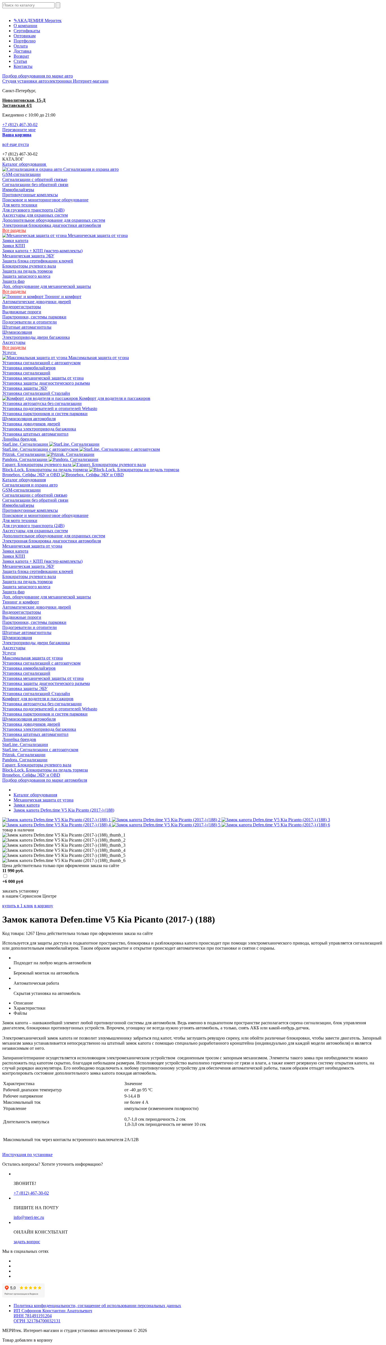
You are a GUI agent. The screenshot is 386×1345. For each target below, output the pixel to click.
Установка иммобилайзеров (29, 367)
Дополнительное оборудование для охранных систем (53, 220)
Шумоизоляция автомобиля (29, 418)
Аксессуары (13, 342)
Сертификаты (27, 30)
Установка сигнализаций (26, 372)
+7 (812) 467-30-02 (20, 124)
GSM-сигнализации (21, 174)
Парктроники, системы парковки (34, 316)
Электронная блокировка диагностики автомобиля (51, 225)
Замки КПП (13, 245)
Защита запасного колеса (26, 276)
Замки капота (15, 240)
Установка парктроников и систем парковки (45, 413)
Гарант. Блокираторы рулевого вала (37, 464)
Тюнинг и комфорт (62, 296)
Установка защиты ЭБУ (24, 388)
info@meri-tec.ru (29, 1217)
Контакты (23, 66)
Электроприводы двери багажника (36, 337)
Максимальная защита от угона (98, 357)
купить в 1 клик (17, 905)
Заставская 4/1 (17, 105)
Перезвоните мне (19, 129)
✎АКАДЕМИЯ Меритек (38, 20)
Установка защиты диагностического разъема (46, 383)
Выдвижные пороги (21, 311)
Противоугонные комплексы (30, 194)
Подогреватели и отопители (29, 322)
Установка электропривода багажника (39, 428)
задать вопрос (27, 1241)
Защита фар (13, 281)
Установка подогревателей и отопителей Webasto (49, 408)
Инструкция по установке (27, 1154)
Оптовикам (25, 35)
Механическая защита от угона (97, 235)
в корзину (43, 905)
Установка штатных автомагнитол (35, 434)
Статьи (20, 61)
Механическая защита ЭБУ (28, 255)
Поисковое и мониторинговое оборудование (45, 199)
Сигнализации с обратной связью (34, 179)
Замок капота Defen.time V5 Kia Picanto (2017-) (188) (64, 810)
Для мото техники (19, 204)
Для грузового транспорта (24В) (33, 210)
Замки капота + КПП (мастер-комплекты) (42, 250)
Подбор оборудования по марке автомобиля (44, 780)
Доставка (22, 51)
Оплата (21, 46)
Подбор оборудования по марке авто (37, 76)
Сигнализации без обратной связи (35, 184)
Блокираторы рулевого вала (29, 266)
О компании (25, 25)
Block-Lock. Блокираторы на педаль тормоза (45, 469)
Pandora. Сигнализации (25, 459)
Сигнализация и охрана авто (90, 169)
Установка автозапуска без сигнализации (42, 403)
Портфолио (25, 40)
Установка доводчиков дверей (31, 423)
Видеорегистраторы (21, 306)
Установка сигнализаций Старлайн (36, 393)
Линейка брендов (19, 439)
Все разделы (14, 230)
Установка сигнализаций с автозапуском (41, 362)
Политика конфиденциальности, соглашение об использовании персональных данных (97, 1305)
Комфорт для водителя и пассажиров (114, 398)
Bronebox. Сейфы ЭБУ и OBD (31, 474)
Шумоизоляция (17, 332)
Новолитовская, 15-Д (23, 100)
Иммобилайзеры (18, 189)
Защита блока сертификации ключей (37, 260)
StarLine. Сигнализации (25, 444)
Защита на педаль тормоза (27, 271)
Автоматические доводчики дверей (36, 301)
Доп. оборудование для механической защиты (46, 286)
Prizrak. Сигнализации (24, 454)
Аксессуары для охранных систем (35, 215)
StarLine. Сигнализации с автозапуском (40, 449)
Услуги (9, 352)
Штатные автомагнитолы (26, 327)
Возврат (21, 56)
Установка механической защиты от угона (43, 378)
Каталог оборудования (24, 164)
